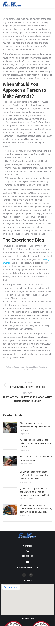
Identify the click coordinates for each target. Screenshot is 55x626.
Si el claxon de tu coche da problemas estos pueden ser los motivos (35, 426)
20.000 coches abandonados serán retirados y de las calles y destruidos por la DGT (34, 475)
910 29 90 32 (27, 556)
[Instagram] (31, 575)
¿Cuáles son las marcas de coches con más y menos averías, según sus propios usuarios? (36, 508)
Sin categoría (19, 367)
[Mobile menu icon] (49, 4)
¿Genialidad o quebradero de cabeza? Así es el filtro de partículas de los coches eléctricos (36, 492)
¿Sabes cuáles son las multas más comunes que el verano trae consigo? (35, 443)
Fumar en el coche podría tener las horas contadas (36, 458)
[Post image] (10, 427)
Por (36, 367)
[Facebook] (24, 575)
